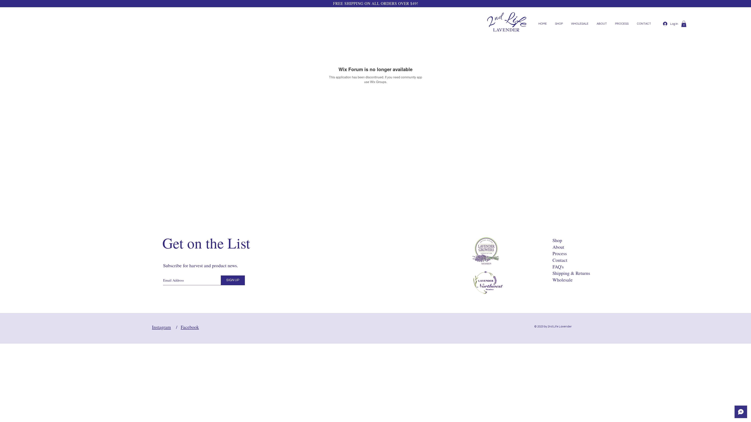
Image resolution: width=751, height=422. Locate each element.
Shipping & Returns (571, 273)
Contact (559, 260)
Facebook (190, 327)
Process (559, 253)
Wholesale (562, 280)
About (558, 247)
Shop (557, 240)
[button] (683, 24)
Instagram (161, 327)
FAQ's (558, 267)
